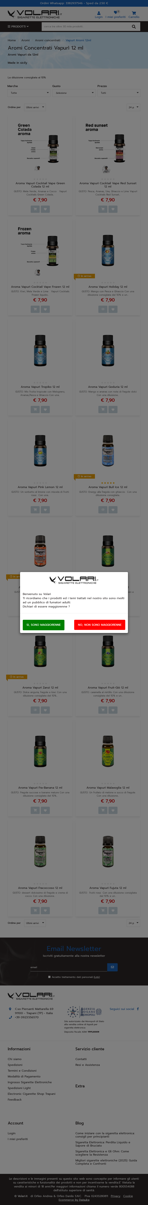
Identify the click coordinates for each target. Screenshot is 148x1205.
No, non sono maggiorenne (99, 625)
